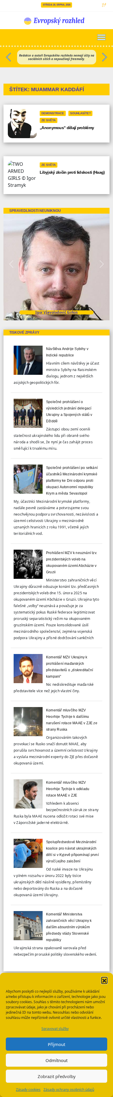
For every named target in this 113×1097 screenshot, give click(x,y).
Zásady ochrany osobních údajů (68, 1089)
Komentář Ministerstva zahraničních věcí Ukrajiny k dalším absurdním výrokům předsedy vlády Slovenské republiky (69, 927)
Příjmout (56, 1044)
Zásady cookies (28, 1089)
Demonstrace (52, 113)
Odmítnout (56, 1060)
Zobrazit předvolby (57, 1076)
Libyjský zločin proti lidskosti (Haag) (72, 172)
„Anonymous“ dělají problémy (67, 127)
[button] (104, 980)
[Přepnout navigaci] (101, 37)
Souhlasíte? (80, 113)
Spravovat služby (55, 1028)
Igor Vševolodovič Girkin (56, 312)
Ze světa (48, 120)
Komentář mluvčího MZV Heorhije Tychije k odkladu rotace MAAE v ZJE (67, 788)
